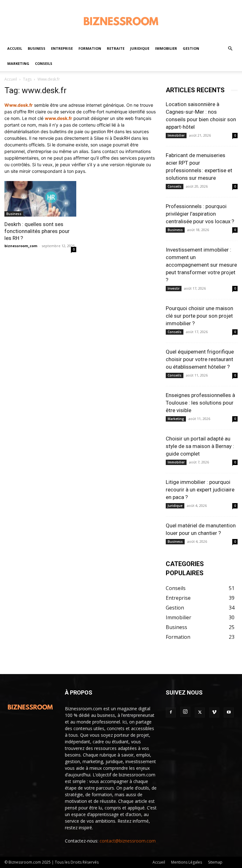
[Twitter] (200, 712)
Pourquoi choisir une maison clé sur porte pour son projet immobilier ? (199, 315)
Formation (89, 48)
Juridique (139, 48)
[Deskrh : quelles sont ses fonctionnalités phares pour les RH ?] (40, 199)
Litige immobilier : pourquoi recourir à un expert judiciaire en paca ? (200, 489)
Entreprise (62, 48)
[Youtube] (229, 712)
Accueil (14, 48)
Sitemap (215, 862)
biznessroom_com (20, 245)
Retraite (115, 48)
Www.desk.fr (18, 105)
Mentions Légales (186, 862)
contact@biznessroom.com (128, 841)
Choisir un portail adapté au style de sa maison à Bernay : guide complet (200, 446)
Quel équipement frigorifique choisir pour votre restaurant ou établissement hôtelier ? (200, 359)
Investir (174, 288)
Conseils (43, 63)
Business (36, 48)
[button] (230, 49)
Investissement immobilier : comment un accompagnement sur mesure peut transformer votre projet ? (201, 265)
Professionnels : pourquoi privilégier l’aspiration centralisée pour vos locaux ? (200, 213)
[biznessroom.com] (121, 21)
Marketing (18, 63)
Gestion (191, 48)
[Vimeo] (214, 712)
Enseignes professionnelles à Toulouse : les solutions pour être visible (200, 402)
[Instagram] (185, 712)
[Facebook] (171, 712)
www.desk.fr (58, 118)
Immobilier (166, 48)
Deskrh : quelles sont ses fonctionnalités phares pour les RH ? (37, 231)
